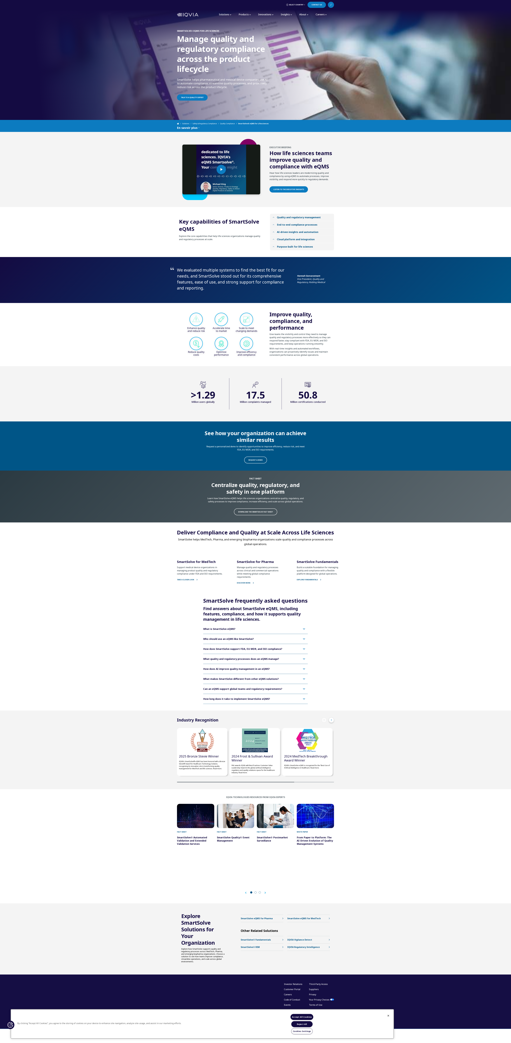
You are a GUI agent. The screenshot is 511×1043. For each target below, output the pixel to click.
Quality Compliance (227, 123)
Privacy (312, 994)
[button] (247, 893)
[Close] (388, 1016)
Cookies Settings (302, 1031)
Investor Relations (293, 984)
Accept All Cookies (302, 1017)
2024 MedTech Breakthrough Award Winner (305, 758)
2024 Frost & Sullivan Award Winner (252, 758)
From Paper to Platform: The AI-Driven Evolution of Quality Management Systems (315, 840)
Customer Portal (292, 989)
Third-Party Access (318, 984)
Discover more (244, 583)
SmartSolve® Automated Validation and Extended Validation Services (192, 840)
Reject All (302, 1024)
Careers (288, 994)
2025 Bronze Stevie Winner (199, 756)
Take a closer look (186, 580)
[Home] (179, 123)
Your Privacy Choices (319, 999)
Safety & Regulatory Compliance (205, 123)
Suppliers (314, 989)
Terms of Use (315, 1004)
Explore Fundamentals (307, 580)
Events (287, 1004)
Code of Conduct (292, 999)
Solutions (185, 123)
